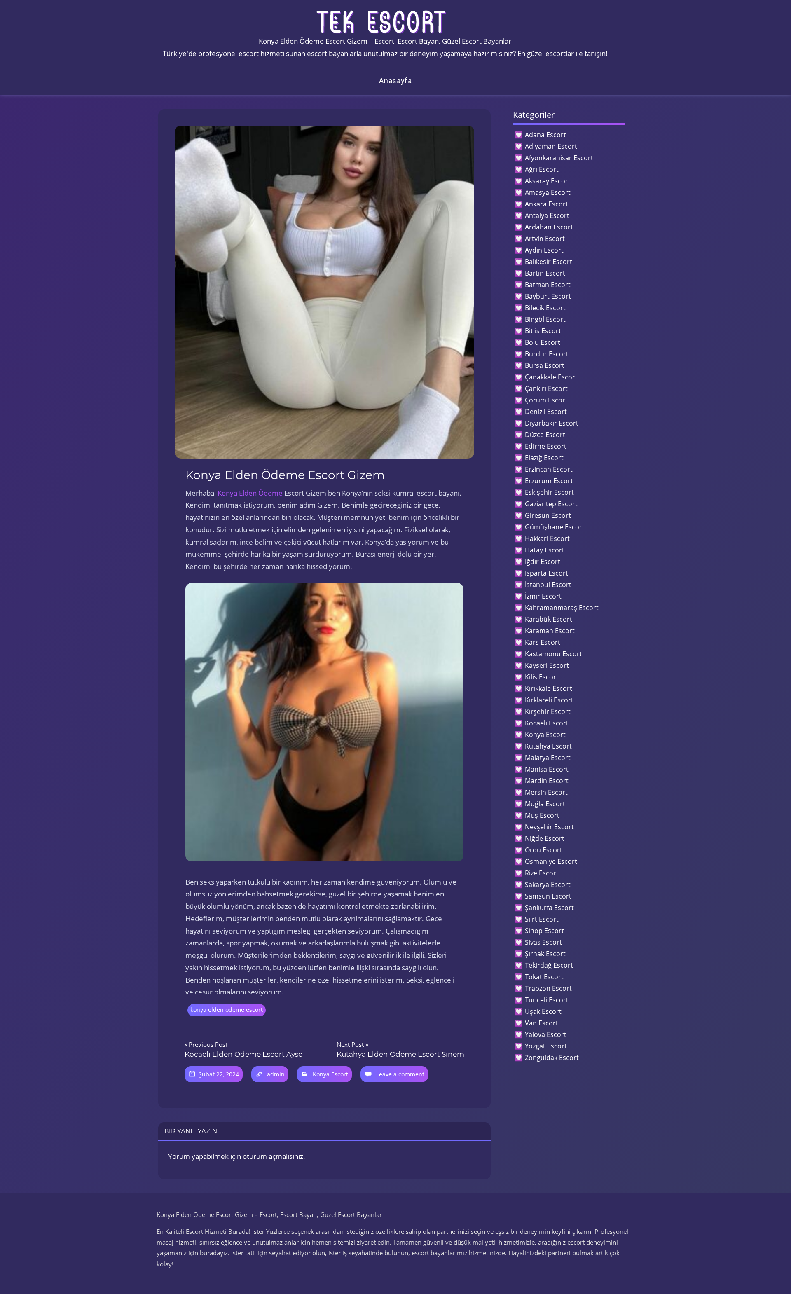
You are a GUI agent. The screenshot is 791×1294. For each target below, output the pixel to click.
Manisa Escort (547, 769)
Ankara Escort (546, 203)
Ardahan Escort (549, 227)
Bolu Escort (542, 342)
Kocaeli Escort (547, 723)
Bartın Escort (545, 273)
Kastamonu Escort (553, 653)
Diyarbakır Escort (551, 423)
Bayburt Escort (548, 296)
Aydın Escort (544, 250)
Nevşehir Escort (549, 826)
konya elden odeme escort (226, 1009)
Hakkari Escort (547, 538)
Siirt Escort (542, 919)
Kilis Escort (542, 676)
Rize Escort (542, 872)
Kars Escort (542, 642)
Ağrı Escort (542, 169)
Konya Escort (330, 1074)
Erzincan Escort (549, 469)
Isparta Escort (546, 573)
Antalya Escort (547, 215)
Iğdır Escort (542, 561)
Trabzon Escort (548, 988)
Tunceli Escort (547, 999)
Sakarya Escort (548, 884)
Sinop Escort (544, 930)
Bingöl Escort (545, 319)
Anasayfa (395, 80)
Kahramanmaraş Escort (562, 607)
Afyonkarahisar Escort (559, 157)
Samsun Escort (548, 896)
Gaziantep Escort (551, 503)
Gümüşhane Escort (555, 526)
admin (276, 1074)
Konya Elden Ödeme (250, 493)
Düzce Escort (545, 434)
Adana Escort (545, 134)
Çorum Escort (546, 400)
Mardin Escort (547, 780)
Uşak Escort (543, 1011)
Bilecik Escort (545, 307)
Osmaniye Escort (551, 861)
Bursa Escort (544, 365)
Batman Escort (548, 284)
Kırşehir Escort (548, 711)
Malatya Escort (548, 757)
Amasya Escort (548, 192)
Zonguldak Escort (552, 1057)
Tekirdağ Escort (549, 965)
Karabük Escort (548, 619)
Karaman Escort (550, 630)
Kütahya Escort (548, 746)
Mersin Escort (546, 792)
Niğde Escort (544, 838)
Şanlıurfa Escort (549, 907)
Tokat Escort (544, 976)
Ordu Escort (543, 849)
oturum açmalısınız (273, 1156)
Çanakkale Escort (551, 376)
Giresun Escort (548, 515)
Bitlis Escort (543, 330)
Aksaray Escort (548, 180)
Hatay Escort (544, 550)
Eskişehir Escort (549, 492)
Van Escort (541, 1022)
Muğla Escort (545, 803)
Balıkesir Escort (548, 261)
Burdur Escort (547, 353)
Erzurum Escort (549, 480)
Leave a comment (400, 1074)
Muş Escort (542, 815)
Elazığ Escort (544, 457)
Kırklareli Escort (549, 699)
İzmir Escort (543, 596)
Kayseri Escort (547, 665)
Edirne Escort (545, 446)
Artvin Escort (545, 238)
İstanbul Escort (548, 584)
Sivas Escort (543, 942)
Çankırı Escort (546, 388)
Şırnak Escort (545, 953)
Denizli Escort (546, 411)
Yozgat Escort (546, 1046)
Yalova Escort (545, 1034)
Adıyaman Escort (551, 146)
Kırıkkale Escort (548, 688)
